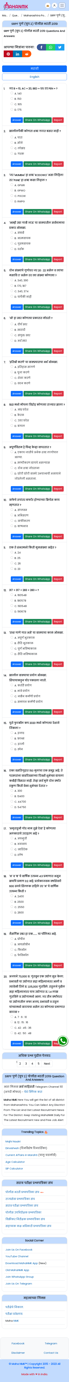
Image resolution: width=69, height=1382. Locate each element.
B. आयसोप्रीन (22, 944)
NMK (16, 1321)
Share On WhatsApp (37, 120)
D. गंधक (19, 154)
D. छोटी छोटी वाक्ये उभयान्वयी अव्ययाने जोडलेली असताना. (38, 476)
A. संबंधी (19, 233)
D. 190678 (20, 611)
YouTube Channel (16, 1256)
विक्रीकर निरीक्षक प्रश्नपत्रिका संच (25, 1219)
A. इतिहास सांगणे (25, 367)
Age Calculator (15, 1162)
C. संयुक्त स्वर (22, 335)
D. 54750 (20, 807)
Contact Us (51, 1353)
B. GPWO (20, 190)
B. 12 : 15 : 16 (21, 1022)
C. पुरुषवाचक (23, 243)
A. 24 (18, 552)
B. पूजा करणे (22, 372)
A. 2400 (19, 896)
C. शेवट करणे (22, 378)
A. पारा (18, 137)
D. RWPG (20, 201)
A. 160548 (21, 595)
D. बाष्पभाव (21, 526)
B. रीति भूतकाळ (24, 643)
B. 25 (18, 558)
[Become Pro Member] (48, 5)
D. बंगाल (20, 426)
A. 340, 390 (21, 280)
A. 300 (18, 791)
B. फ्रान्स (19, 738)
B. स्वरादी (20, 330)
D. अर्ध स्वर (21, 341)
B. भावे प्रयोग (22, 691)
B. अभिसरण (21, 515)
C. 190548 (21, 606)
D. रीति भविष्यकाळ (26, 654)
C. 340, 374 (21, 291)
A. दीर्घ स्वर (21, 324)
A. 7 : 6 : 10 (21, 1017)
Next (47, 1064)
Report (58, 120)
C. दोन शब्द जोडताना (27, 468)
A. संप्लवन (21, 510)
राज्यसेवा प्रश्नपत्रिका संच (20, 1199)
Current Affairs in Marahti (21, 1155)
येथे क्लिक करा (33, 1092)
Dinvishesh (12, 1148)
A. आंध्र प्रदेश (21, 409)
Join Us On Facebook (18, 1249)
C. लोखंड (20, 148)
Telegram (51, 1343)
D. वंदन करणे (22, 383)
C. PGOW (20, 196)
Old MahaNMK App (17, 1270)
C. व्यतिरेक (21, 849)
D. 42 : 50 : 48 (23, 1033)
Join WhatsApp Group (19, 1277)
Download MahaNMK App (21, 1263)
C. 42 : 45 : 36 (23, 1028)
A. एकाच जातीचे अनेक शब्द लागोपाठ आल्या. (36, 455)
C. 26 (18, 563)
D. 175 (18, 110)
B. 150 (18, 99)
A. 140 (18, 93)
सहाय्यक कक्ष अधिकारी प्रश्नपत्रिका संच (28, 1226)
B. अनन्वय (21, 844)
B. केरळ (19, 415)
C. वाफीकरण (22, 521)
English (34, 77)
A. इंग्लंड (19, 733)
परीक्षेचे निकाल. (14, 1307)
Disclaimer (18, 1353)
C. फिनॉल (21, 950)
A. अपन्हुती (21, 838)
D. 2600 (19, 912)
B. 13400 (19, 796)
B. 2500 (19, 902)
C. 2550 (19, 907)
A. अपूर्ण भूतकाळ (25, 638)
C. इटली (19, 744)
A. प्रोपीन (20, 939)
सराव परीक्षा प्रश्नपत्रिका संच (21, 1205)
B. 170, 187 (20, 286)
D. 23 (17, 569)
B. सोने (19, 143)
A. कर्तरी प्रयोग (23, 685)
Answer (16, 120)
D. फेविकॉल (22, 955)
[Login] (54, 5)
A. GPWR (20, 185)
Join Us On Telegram (18, 1283)
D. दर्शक (19, 249)
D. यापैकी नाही (23, 297)
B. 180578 (20, 600)
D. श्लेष (19, 855)
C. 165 (18, 104)
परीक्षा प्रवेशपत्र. (14, 1314)
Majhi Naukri (13, 1141)
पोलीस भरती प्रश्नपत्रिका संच (22, 1192)
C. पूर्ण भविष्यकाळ (25, 648)
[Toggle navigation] (62, 5)
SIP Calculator (14, 1168)
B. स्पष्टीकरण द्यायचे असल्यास (32, 462)
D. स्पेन (19, 749)
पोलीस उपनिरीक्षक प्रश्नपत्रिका (23, 1212)
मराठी (35, 69)
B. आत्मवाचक (23, 238)
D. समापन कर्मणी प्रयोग (29, 702)
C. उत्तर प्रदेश (22, 420)
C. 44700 (20, 802)
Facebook (18, 1343)
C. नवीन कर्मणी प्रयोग (27, 696)
